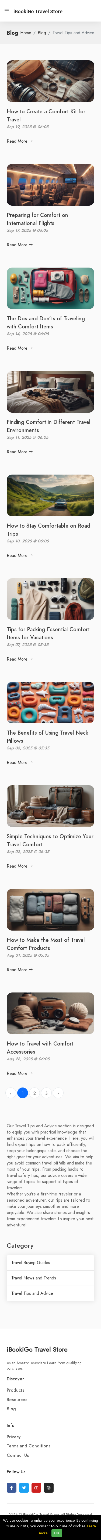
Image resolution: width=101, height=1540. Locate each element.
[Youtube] (36, 1488)
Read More (18, 141)
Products (15, 1390)
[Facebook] (11, 1488)
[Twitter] (24, 1488)
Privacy (14, 1437)
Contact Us (18, 1455)
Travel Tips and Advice (32, 1293)
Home (25, 33)
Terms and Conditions (28, 1446)
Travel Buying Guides (30, 1263)
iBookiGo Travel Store (37, 1349)
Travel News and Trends (33, 1278)
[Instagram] (49, 1488)
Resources (17, 1400)
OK (57, 1533)
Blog (42, 33)
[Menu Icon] (6, 10)
